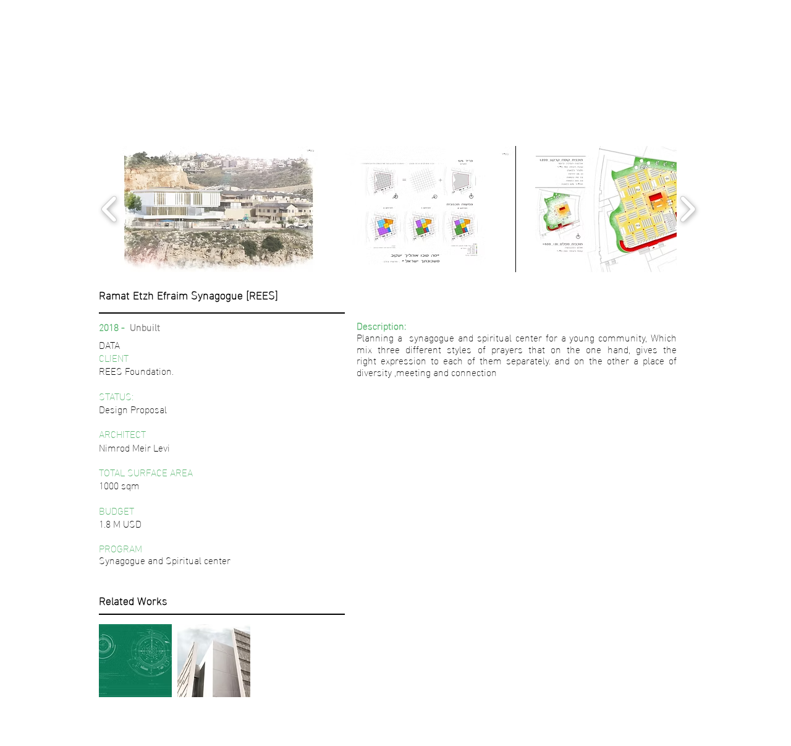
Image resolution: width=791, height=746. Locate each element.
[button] (219, 209)
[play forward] (687, 209)
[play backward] (110, 209)
